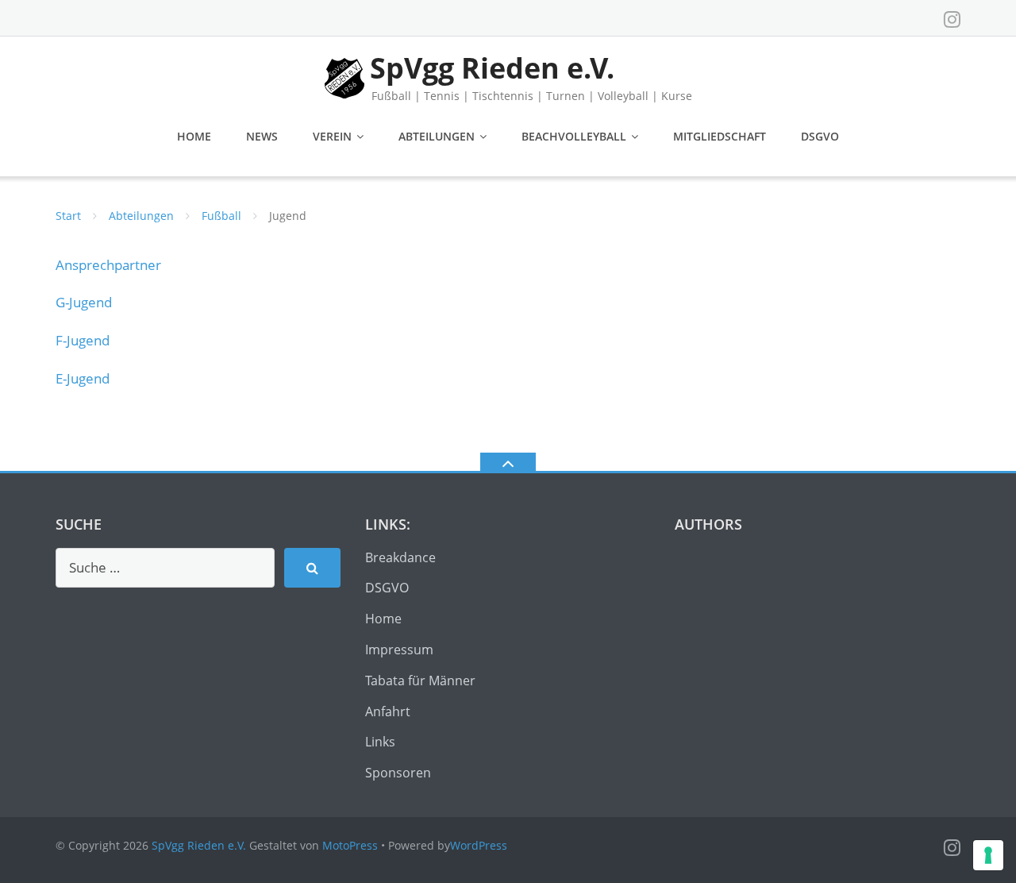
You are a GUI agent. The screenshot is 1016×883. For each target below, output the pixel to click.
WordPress (478, 845)
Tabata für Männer (420, 680)
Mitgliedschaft (719, 136)
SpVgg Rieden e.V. (199, 845)
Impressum (399, 649)
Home (194, 136)
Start (68, 215)
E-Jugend (83, 378)
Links (380, 741)
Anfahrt (387, 711)
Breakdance (400, 557)
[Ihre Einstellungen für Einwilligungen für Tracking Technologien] (988, 855)
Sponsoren (398, 772)
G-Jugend (84, 302)
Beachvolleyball (573, 136)
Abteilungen (436, 136)
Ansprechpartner (108, 265)
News (262, 136)
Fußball (221, 215)
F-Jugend (83, 340)
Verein (332, 136)
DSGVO (820, 136)
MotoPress (350, 845)
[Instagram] (952, 19)
